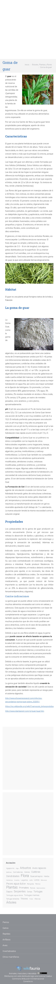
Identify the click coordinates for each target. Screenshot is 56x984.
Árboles (11, 902)
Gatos (5, 928)
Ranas (32, 888)
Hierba (46, 876)
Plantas (12, 887)
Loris (31, 880)
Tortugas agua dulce (14, 895)
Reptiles (6, 933)
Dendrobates (12, 876)
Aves (5, 945)
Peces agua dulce (16, 883)
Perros (37, 884)
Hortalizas (9, 880)
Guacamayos (36, 876)
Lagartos (24, 880)
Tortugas (37, 891)
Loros (36, 880)
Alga (17, 868)
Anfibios (6, 939)
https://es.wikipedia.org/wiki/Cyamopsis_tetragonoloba (29, 706)
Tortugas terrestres (12, 899)
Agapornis (10, 868)
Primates (24, 887)
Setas (29, 892)
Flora (25, 875)
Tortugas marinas (31, 895)
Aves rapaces (39, 868)
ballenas (9, 872)
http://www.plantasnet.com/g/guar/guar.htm (24, 711)
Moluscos (44, 880)
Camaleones (18, 872)
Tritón (31, 899)
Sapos (9, 891)
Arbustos (25, 868)
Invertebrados (9, 951)
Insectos (17, 880)
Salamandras (41, 888)
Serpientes (20, 891)
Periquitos (30, 884)
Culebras (35, 871)
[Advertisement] (28, 29)
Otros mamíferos (11, 957)
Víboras (37, 899)
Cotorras (27, 872)
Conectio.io (28, 981)
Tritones (24, 898)
